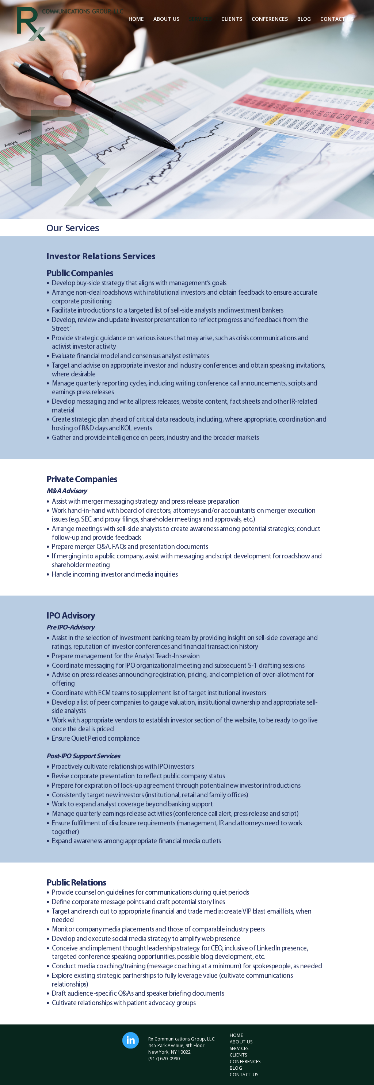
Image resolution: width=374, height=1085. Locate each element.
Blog (304, 18)
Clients (231, 18)
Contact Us (337, 18)
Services (200, 18)
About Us (166, 18)
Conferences (270, 18)
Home (136, 18)
